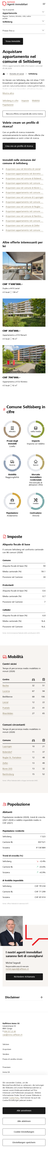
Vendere (6, 1054)
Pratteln (6, 708)
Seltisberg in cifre (10, 100)
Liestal (5, 702)
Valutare (6, 1044)
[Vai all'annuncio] (24, 266)
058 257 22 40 (10, 1031)
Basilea (6, 685)
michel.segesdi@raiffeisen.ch (17, 969)
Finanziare (6, 1067)
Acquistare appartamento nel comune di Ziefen (24, 230)
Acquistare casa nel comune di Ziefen (23, 225)
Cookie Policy (14, 1098)
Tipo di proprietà (8, 9)
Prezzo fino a (8, 30)
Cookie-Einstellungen (24, 1132)
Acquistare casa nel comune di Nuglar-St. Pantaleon (24, 206)
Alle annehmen (24, 1110)
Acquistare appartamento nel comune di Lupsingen (24, 202)
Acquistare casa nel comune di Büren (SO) (24, 188)
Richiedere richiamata (24, 977)
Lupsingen (7, 746)
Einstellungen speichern (24, 1142)
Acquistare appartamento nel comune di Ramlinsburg (24, 221)
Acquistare (7, 1049)
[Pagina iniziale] (4, 74)
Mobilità (36, 100)
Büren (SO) (7, 768)
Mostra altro (8, 93)
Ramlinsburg (8, 774)
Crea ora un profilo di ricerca (19, 146)
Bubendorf (7, 752)
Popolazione (8, 105)
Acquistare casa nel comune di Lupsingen (24, 197)
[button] (44, 4)
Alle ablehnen (24, 1121)
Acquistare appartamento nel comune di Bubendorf (24, 183)
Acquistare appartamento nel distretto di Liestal (24, 173)
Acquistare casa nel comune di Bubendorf (24, 178)
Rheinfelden (8, 713)
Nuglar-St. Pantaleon (12, 757)
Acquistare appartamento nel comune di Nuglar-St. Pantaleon (24, 211)
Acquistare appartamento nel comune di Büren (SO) (24, 192)
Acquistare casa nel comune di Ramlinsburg (24, 216)
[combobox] (22, 22)
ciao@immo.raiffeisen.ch (12, 1035)
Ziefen (5, 763)
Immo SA (6, 1072)
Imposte (25, 100)
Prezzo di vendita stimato (12, 1059)
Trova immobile (13, 41)
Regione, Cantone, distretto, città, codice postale (17, 17)
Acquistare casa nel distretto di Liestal (23, 169)
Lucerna (6, 691)
